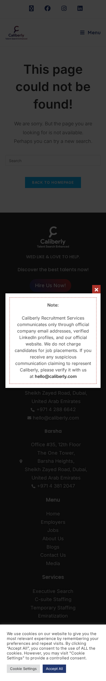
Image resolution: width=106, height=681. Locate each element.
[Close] (96, 289)
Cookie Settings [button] (23, 668)
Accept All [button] (54, 668)
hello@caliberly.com (56, 376)
